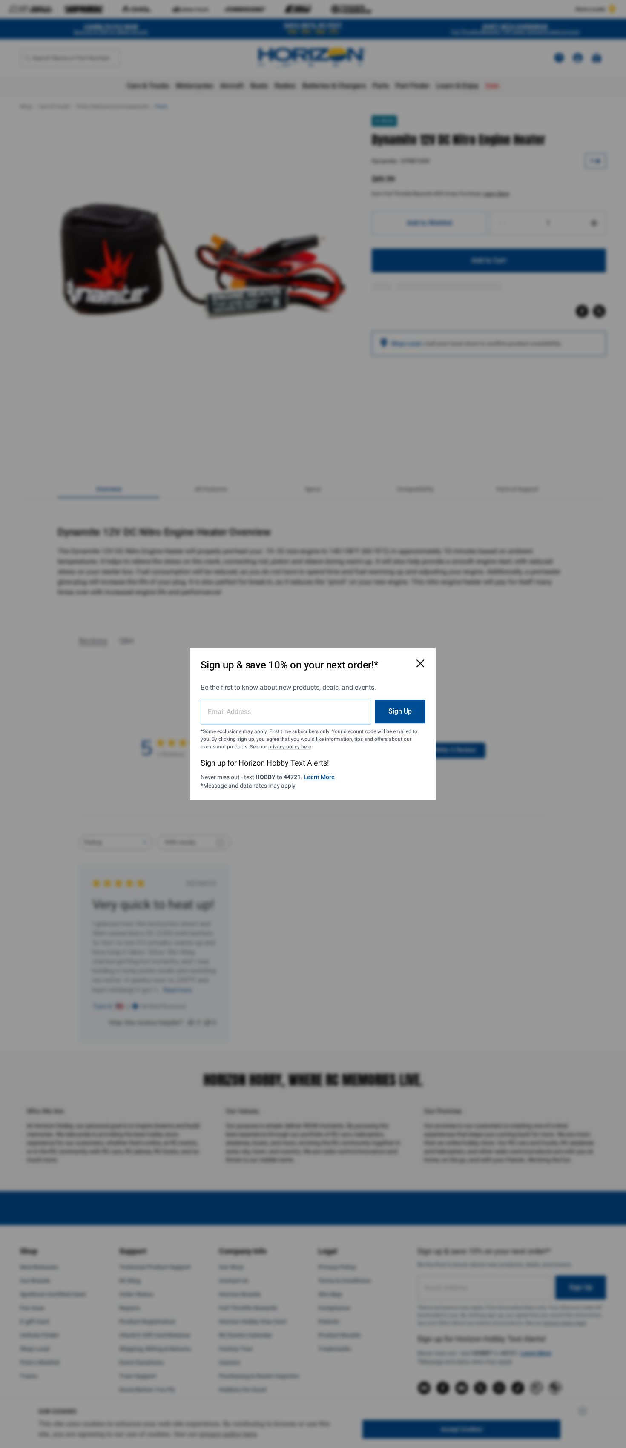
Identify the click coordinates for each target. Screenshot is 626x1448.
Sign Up (400, 711)
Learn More (319, 777)
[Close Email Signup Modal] (420, 663)
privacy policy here (289, 747)
